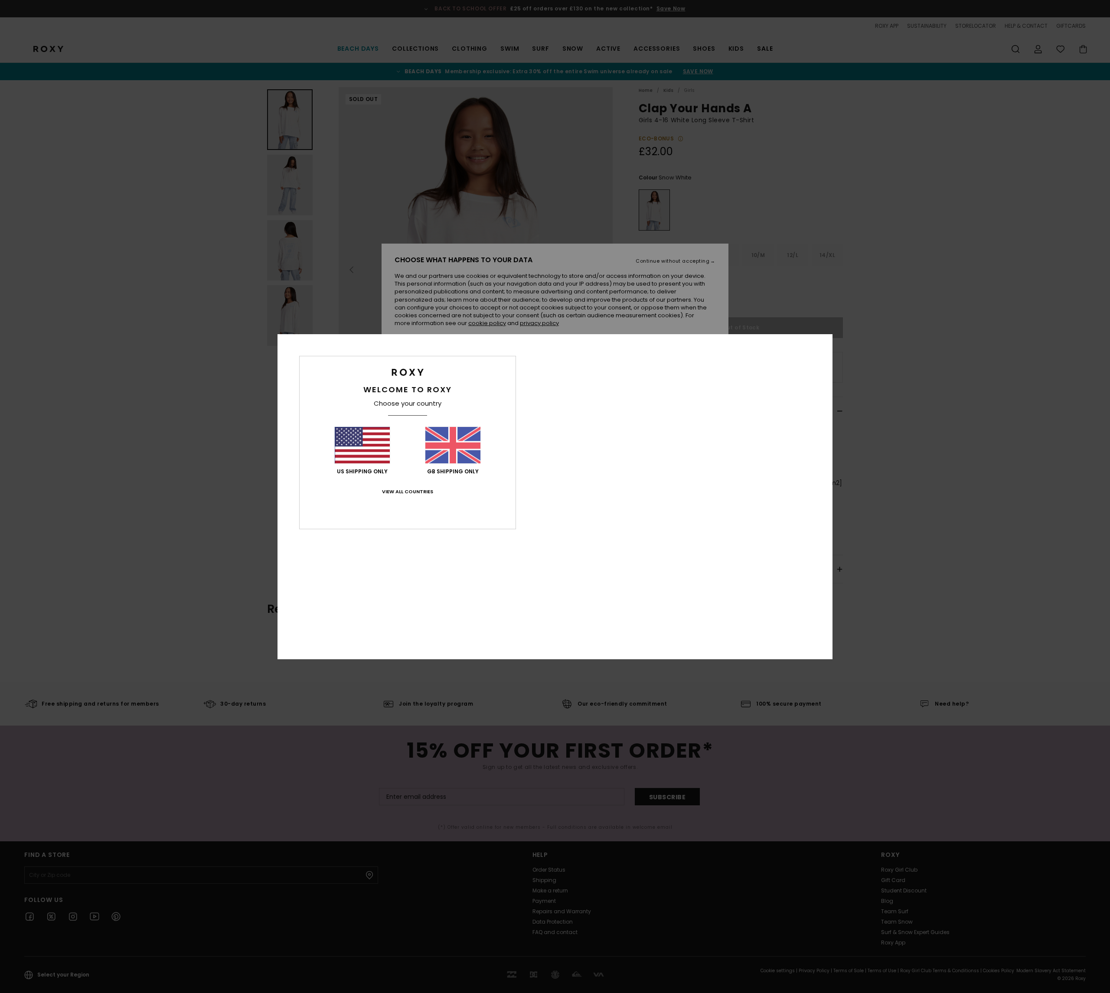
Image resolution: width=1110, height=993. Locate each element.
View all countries (407, 491)
